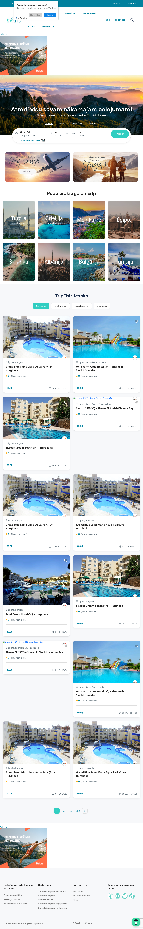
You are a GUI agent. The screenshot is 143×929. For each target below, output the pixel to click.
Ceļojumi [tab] (49, 123)
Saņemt (49, 14)
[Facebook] (110, 896)
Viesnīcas (70, 13)
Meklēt (120, 133)
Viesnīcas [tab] (77, 123)
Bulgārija (89, 262)
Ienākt (107, 20)
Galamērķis (26, 132)
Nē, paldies (35, 14)
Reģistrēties (119, 20)
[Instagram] (117, 896)
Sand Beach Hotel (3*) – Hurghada (27, 614)
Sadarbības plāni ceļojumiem (52, 903)
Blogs (31, 26)
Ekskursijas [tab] (63, 123)
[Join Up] (64, 357)
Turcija (18, 218)
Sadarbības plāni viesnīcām (52, 891)
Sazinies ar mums (81, 895)
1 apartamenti (54, 222)
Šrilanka (18, 262)
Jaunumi (46, 26)
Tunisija (124, 262)
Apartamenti (89, 13)
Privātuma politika (13, 895)
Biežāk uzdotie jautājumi (16, 903)
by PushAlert (22, 18)
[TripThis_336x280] (23, 55)
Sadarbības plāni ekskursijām (52, 908)
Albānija (54, 262)
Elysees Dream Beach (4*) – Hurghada (29, 447)
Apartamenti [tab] (92, 123)
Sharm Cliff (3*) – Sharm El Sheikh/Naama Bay (104, 408)
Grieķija (54, 218)
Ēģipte (124, 220)
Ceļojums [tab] (41, 305)
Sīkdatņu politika (12, 899)
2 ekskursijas (19, 222)
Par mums (117, 3)
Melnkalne (89, 220)
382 (78, 810)
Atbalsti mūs (131, 3)
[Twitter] (125, 896)
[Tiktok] (132, 896)
